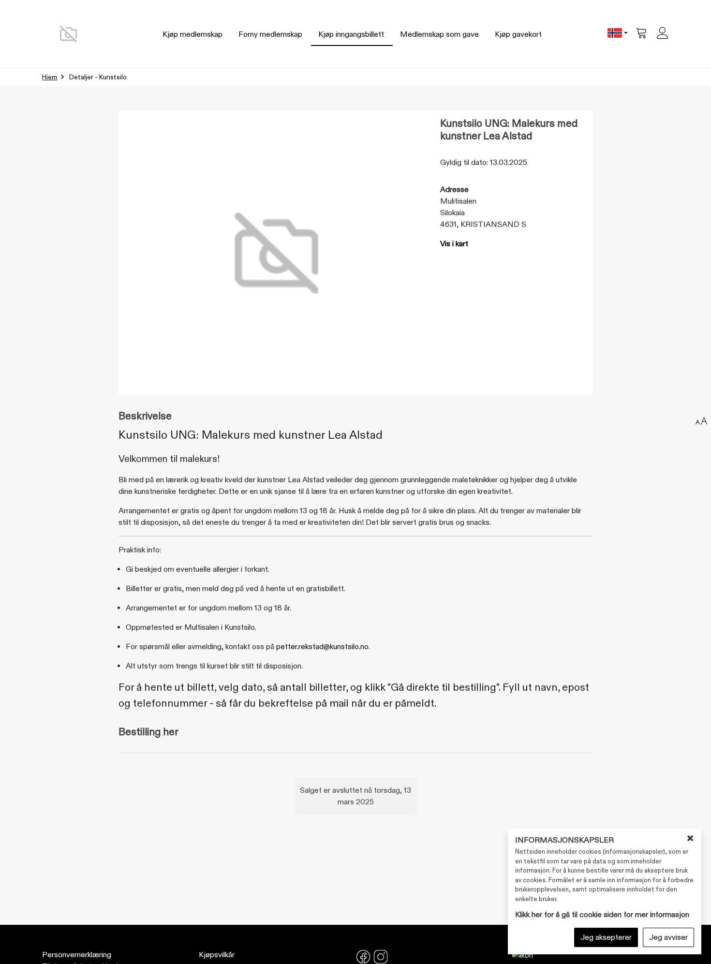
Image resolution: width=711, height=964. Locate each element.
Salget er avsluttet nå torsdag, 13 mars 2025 (355, 796)
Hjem (49, 77)
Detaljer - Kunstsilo (98, 77)
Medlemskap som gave (439, 34)
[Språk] (617, 34)
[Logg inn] (663, 34)
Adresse (454, 189)
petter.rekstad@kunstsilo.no (322, 647)
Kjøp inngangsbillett (351, 34)
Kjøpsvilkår (217, 955)
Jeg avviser (668, 937)
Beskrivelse (145, 416)
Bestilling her (148, 732)
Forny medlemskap (270, 34)
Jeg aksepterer (606, 937)
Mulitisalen (458, 201)
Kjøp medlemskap (192, 34)
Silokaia (452, 213)
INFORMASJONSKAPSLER (564, 840)
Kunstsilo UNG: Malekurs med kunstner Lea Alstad (509, 130)
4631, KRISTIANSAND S (483, 224)
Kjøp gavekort (518, 34)
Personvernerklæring (76, 955)
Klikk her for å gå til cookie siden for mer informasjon (602, 915)
